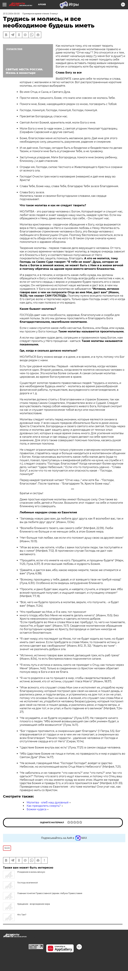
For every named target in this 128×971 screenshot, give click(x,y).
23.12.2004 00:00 (11, 13)
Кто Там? (21, 914)
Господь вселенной (27, 882)
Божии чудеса (36, 809)
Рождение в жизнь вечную (31, 872)
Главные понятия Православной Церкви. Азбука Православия (49, 893)
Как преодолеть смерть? (44, 805)
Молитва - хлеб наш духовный (47, 802)
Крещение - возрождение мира (33, 904)
